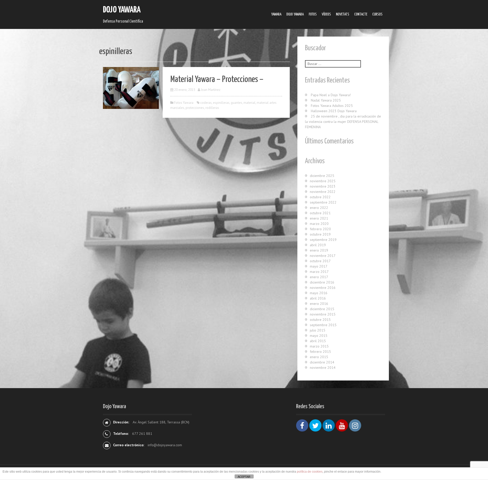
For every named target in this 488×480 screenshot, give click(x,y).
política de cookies (310, 471)
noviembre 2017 (323, 255)
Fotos (313, 14)
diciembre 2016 (322, 282)
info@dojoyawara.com (165, 445)
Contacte (360, 14)
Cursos (377, 14)
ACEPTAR (244, 476)
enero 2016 (319, 303)
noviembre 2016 (323, 287)
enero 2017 (319, 277)
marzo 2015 (319, 346)
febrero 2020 (320, 229)
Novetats (342, 14)
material (249, 103)
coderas (206, 103)
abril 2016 (318, 298)
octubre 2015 (320, 319)
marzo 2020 (319, 223)
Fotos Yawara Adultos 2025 (332, 105)
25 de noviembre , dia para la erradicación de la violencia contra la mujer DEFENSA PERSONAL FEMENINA (343, 121)
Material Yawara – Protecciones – (216, 79)
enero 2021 (319, 218)
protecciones (195, 108)
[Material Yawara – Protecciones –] (131, 87)
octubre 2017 (320, 261)
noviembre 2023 (323, 186)
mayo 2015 (318, 335)
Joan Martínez (210, 90)
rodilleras (212, 108)
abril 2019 (318, 245)
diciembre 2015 (322, 309)
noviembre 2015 (323, 314)
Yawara (276, 14)
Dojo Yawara (122, 10)
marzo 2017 (319, 271)
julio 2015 (317, 330)
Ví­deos (326, 14)
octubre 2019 (320, 234)
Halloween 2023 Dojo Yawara (334, 111)
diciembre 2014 (322, 362)
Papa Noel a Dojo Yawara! (331, 95)
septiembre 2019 (323, 239)
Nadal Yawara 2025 (326, 100)
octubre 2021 (320, 213)
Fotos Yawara (183, 103)
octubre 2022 (320, 197)
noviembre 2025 (323, 181)
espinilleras (221, 103)
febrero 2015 (320, 351)
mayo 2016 (318, 293)
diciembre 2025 (322, 175)
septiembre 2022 (323, 202)
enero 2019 (319, 250)
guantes (236, 103)
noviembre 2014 (323, 367)
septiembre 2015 (323, 325)
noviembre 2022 (323, 191)
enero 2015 (319, 357)
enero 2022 (319, 207)
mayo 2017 (318, 266)
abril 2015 (318, 341)
